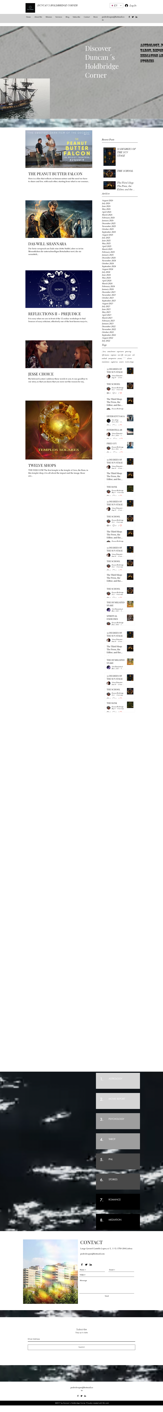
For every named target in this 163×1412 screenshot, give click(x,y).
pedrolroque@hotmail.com (92, 1254)
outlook (104, 358)
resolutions (105, 362)
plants (129, 358)
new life (120, 355)
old (133, 355)
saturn (121, 362)
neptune (113, 355)
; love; (104, 351)
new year (128, 355)
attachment (111, 351)
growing (128, 351)
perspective (112, 358)
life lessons (105, 355)
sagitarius (114, 362)
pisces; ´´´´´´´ (122, 358)
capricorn (120, 351)
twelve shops (129, 362)
